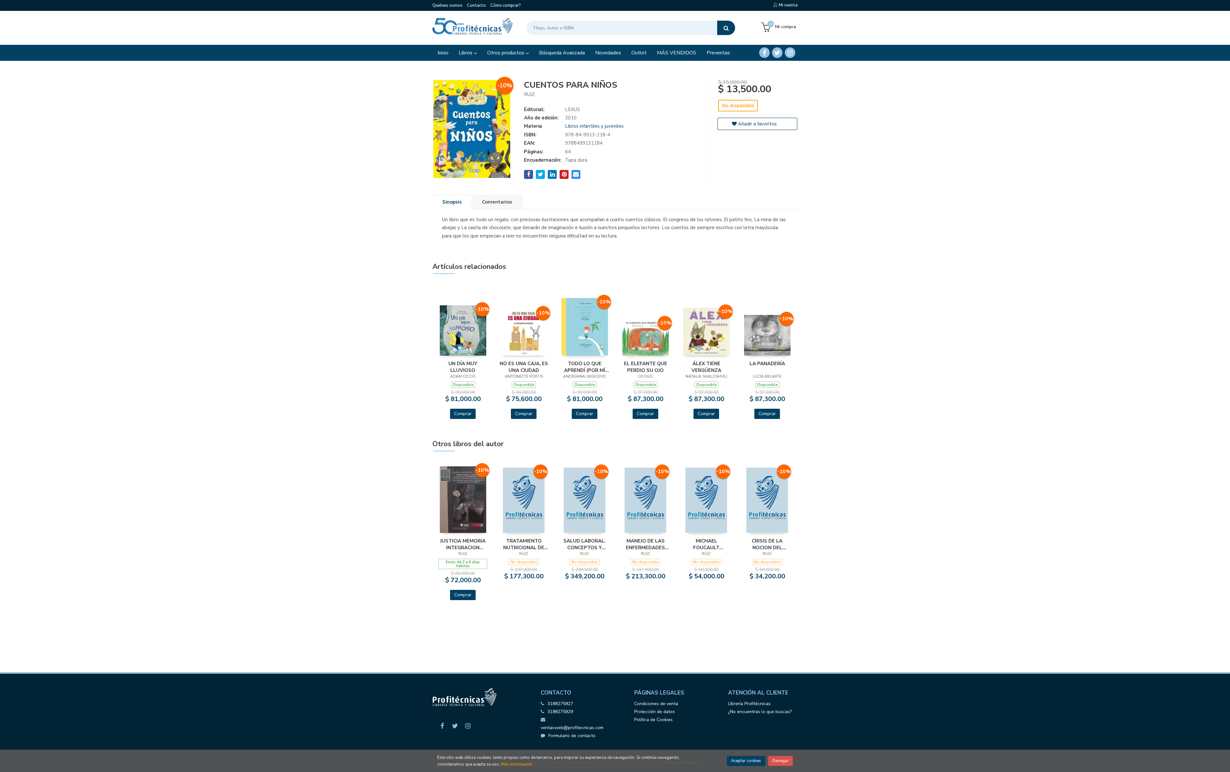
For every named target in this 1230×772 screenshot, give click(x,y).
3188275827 (560, 704)
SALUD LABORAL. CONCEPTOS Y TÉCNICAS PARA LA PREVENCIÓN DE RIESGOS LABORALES (585, 544)
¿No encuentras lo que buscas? (760, 712)
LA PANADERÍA (767, 363)
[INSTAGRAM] (790, 52)
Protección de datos (654, 712)
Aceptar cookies (746, 761)
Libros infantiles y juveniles (594, 126)
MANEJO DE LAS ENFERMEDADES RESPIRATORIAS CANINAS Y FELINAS (645, 544)
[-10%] (463, 330)
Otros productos (506, 52)
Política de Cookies (653, 720)
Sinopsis (452, 202)
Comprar (463, 414)
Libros (466, 52)
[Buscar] (726, 28)
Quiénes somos (447, 5)
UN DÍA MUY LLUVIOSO (462, 366)
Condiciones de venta (656, 704)
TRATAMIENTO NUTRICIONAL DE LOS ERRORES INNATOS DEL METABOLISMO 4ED (523, 544)
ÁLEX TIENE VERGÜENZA (706, 366)
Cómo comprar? (505, 5)
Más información (516, 764)
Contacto (476, 5)
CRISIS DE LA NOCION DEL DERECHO (767, 544)
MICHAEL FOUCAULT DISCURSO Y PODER (706, 544)
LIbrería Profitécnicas (749, 704)
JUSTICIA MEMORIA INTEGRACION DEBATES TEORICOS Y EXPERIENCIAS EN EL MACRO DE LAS (463, 544)
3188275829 (560, 712)
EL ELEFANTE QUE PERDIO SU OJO (645, 366)
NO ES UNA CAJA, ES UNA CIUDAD (524, 366)
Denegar (780, 761)
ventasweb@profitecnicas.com (572, 728)
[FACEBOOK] (764, 52)
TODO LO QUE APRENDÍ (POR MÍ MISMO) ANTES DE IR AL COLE (585, 366)
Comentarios (497, 202)
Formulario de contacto (571, 736)
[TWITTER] (777, 52)
